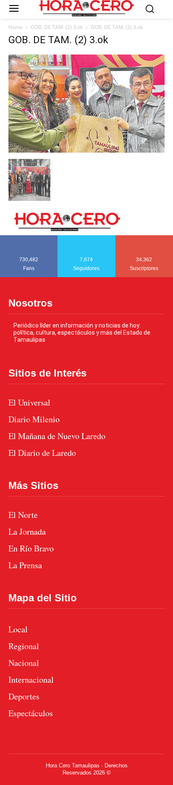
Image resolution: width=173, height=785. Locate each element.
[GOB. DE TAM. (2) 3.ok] (86, 150)
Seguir (86, 238)
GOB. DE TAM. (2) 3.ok (57, 27)
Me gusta (29, 238)
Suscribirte (144, 238)
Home (15, 27)
